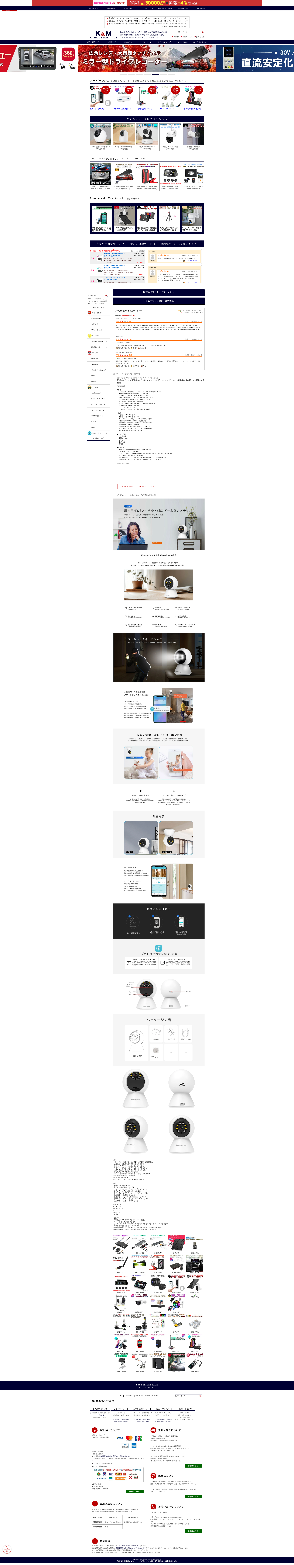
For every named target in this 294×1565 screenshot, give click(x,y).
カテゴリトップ (118, 374)
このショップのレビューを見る (192, 312)
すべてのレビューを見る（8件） (192, 310)
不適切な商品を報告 (150, 495)
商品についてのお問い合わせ (129, 495)
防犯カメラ (128, 374)
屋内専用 (137, 374)
